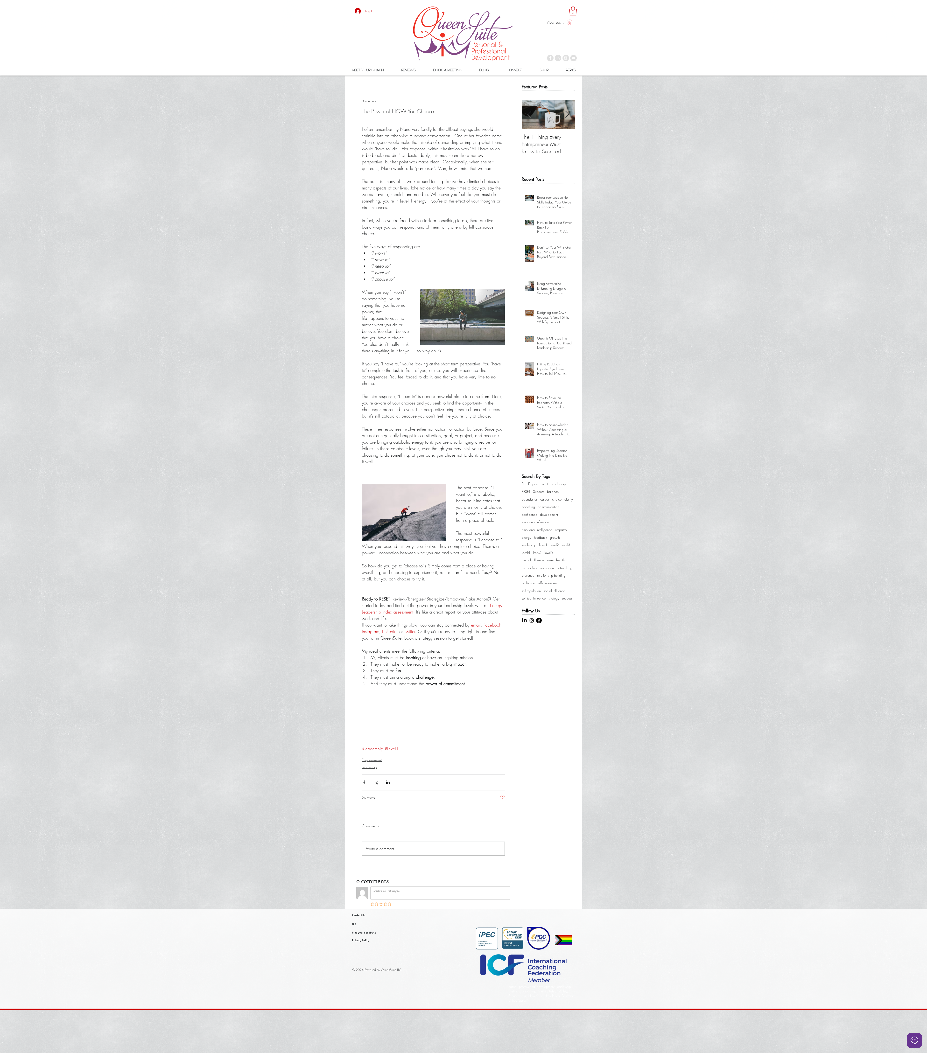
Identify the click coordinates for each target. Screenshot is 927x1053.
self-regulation (531, 590)
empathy (561, 529)
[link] (573, 11)
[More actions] (502, 101)
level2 (554, 545)
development (549, 514)
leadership (529, 545)
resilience (528, 583)
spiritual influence (534, 598)
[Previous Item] (529, 114)
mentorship (529, 567)
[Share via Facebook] (364, 782)
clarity (568, 499)
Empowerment (372, 760)
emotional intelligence (537, 529)
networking (564, 567)
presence (528, 575)
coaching (528, 506)
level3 (566, 545)
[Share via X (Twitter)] (376, 782)
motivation (547, 567)
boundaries (529, 499)
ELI (523, 483)
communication (548, 506)
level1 (543, 545)
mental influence (533, 560)
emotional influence (535, 522)
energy (526, 537)
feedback (540, 537)
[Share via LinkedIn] (388, 782)
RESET (526, 491)
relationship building (551, 575)
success (567, 598)
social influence (554, 590)
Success (538, 491)
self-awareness (547, 583)
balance (553, 491)
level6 (548, 552)
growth (555, 537)
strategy (553, 598)
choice (557, 499)
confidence (529, 514)
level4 (526, 552)
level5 (537, 552)
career (544, 499)
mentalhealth (556, 560)
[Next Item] (567, 114)
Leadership (369, 767)
